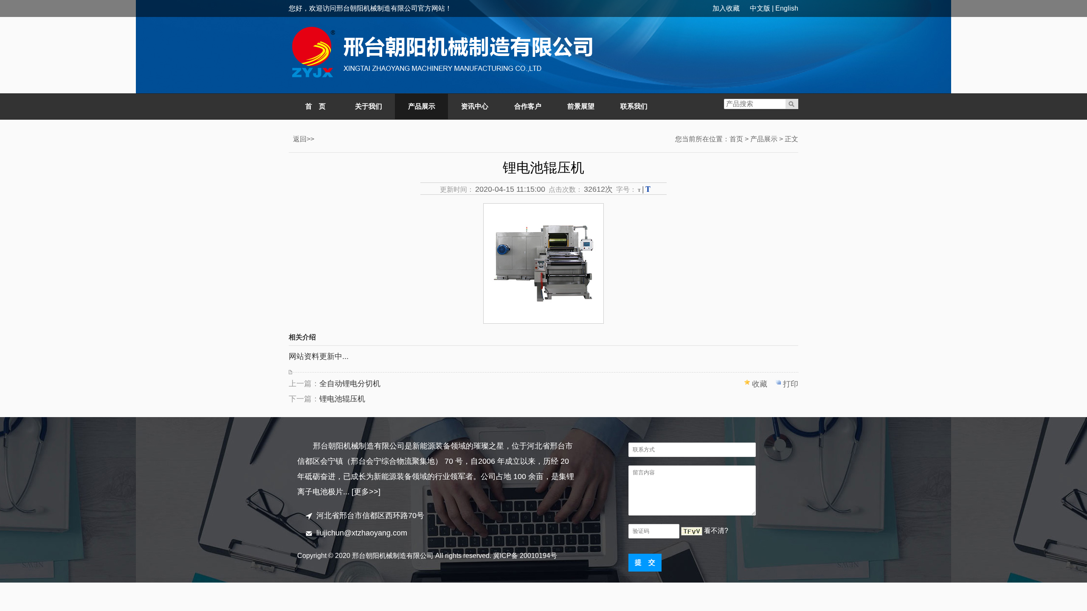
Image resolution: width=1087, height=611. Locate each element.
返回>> (303, 139)
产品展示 (421, 106)
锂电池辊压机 (342, 399)
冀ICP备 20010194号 (525, 555)
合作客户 (527, 106)
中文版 (760, 8)
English (786, 8)
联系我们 (634, 106)
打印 (790, 384)
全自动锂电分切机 (349, 383)
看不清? (716, 530)
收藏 (759, 384)
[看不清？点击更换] (691, 531)
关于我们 (368, 106)
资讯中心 (474, 106)
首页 (736, 139)
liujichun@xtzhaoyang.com (361, 533)
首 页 (315, 106)
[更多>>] (366, 492)
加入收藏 (726, 8)
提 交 (645, 562)
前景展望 (580, 106)
